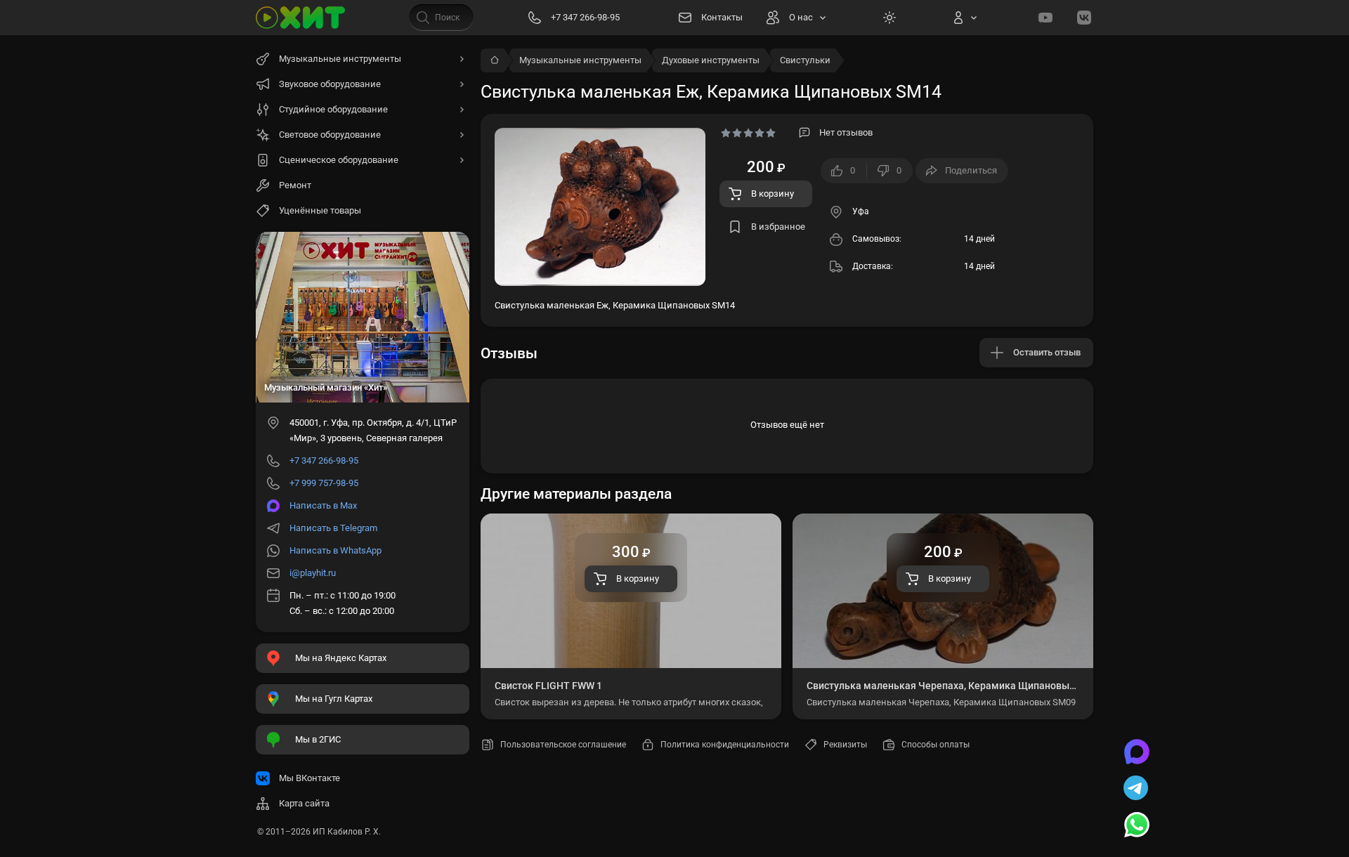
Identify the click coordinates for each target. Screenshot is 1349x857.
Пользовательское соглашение (563, 745)
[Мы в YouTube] (1045, 17)
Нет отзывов (846, 132)
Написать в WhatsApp (335, 550)
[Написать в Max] (1137, 753)
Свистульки (805, 60)
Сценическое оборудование (338, 160)
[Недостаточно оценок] (748, 133)
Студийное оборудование (333, 109)
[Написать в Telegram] (1137, 790)
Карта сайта (304, 803)
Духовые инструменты (711, 60)
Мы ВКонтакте (309, 778)
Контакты (722, 17)
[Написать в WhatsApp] (1137, 826)
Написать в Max (323, 505)
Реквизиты (845, 745)
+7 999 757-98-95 (323, 483)
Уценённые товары (320, 210)
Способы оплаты (935, 745)
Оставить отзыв (1047, 352)
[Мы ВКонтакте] (1084, 17)
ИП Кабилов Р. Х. (347, 832)
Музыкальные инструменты (580, 60)
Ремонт (295, 185)
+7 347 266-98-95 (323, 460)
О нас (801, 17)
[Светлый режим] (889, 17)
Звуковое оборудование (330, 84)
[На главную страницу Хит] (300, 17)
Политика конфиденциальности (724, 745)
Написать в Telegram (333, 528)
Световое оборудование (330, 134)
